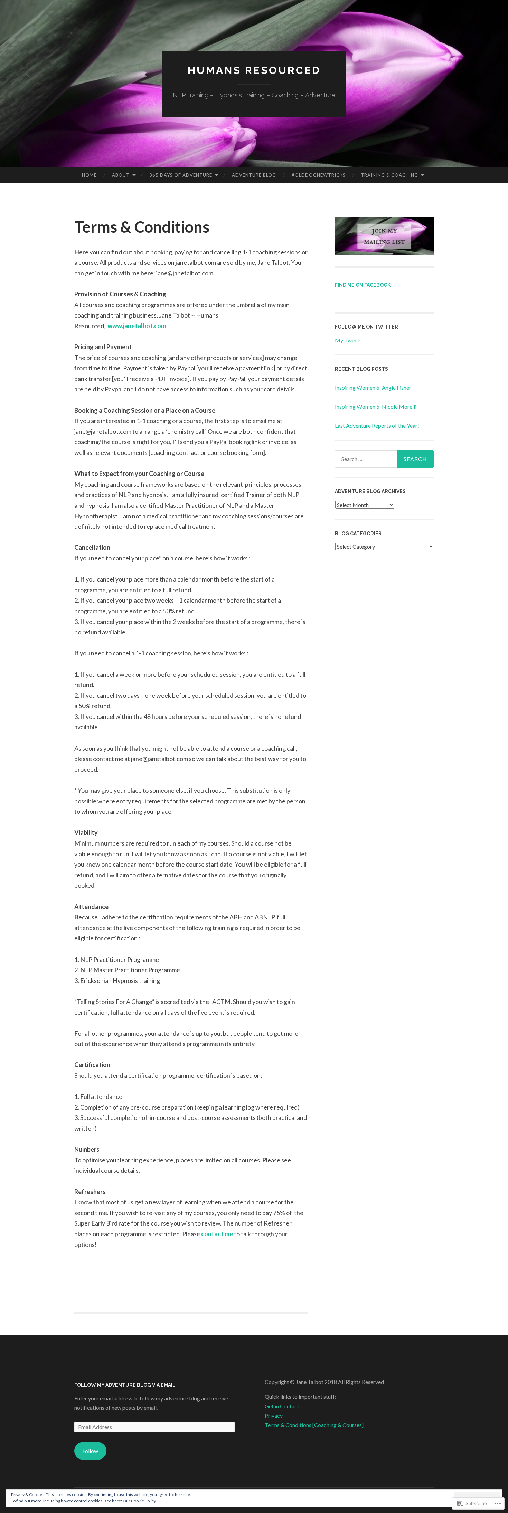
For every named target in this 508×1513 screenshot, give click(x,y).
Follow (90, 1450)
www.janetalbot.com (136, 326)
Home (89, 175)
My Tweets (348, 340)
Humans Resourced (254, 70)
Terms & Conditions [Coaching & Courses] (314, 1425)
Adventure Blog (254, 175)
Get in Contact (282, 1406)
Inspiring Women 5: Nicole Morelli (375, 406)
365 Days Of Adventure (180, 175)
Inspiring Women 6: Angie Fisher (373, 387)
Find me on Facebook (363, 285)
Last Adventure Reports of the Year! (377, 425)
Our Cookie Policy (139, 1500)
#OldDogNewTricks (319, 175)
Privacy (274, 1415)
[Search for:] (384, 459)
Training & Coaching (389, 175)
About (121, 175)
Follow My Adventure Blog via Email (125, 1385)
